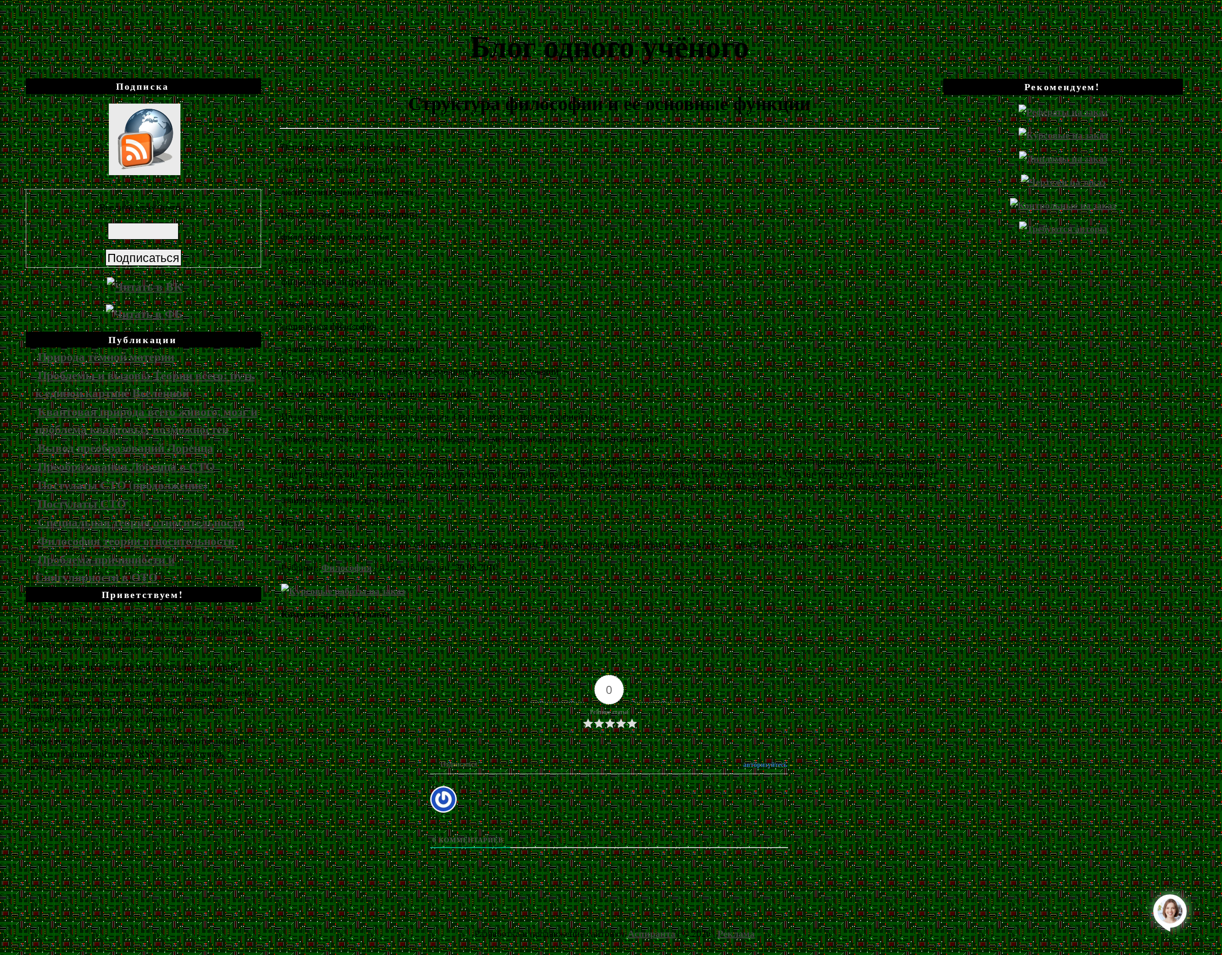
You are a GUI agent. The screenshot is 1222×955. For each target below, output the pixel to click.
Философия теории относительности (136, 540)
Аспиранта (651, 933)
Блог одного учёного (609, 45)
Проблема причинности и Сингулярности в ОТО (105, 568)
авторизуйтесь (764, 764)
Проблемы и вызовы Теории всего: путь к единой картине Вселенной (145, 383)
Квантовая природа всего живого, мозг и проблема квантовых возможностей (146, 420)
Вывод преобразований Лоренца (125, 447)
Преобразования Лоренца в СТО (126, 466)
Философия (346, 567)
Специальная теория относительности (141, 522)
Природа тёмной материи (106, 356)
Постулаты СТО (82, 503)
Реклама (736, 933)
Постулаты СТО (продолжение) (122, 484)
